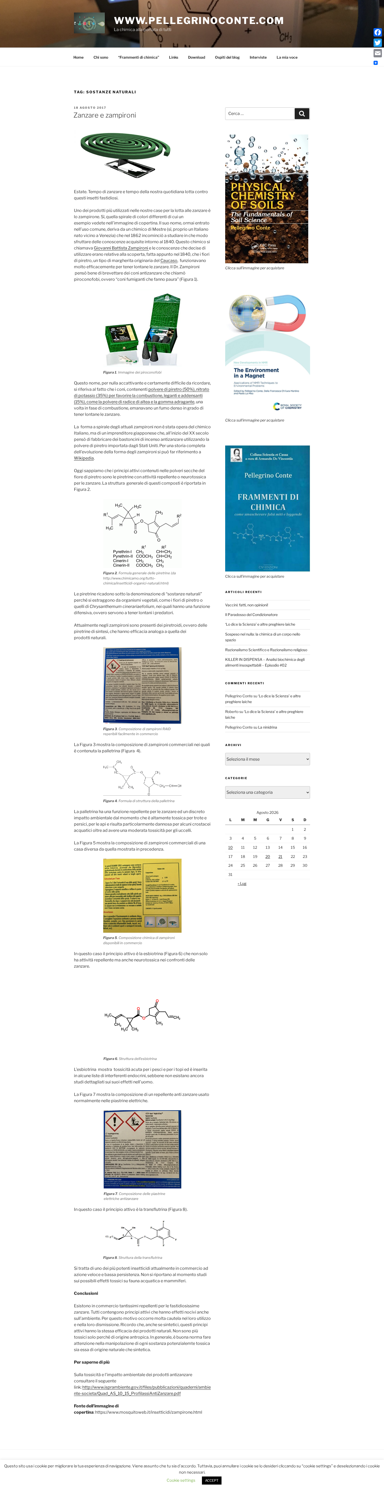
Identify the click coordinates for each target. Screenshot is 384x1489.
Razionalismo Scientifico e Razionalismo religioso (266, 650)
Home (78, 57)
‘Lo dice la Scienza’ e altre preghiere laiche (260, 624)
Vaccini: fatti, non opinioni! (246, 605)
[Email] (378, 53)
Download (196, 57)
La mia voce (287, 57)
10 (230, 847)
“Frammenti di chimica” (138, 57)
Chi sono (101, 57)
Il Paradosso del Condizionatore (251, 614)
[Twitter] (378, 43)
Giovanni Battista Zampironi (121, 248)
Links (173, 57)
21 (280, 856)
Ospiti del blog (227, 57)
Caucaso (168, 260)
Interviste (258, 57)
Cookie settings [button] (181, 1480)
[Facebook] (378, 32)
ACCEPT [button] (211, 1480)
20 (267, 856)
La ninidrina (267, 727)
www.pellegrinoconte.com (199, 20)
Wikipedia (84, 458)
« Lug (242, 883)
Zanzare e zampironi (104, 115)
